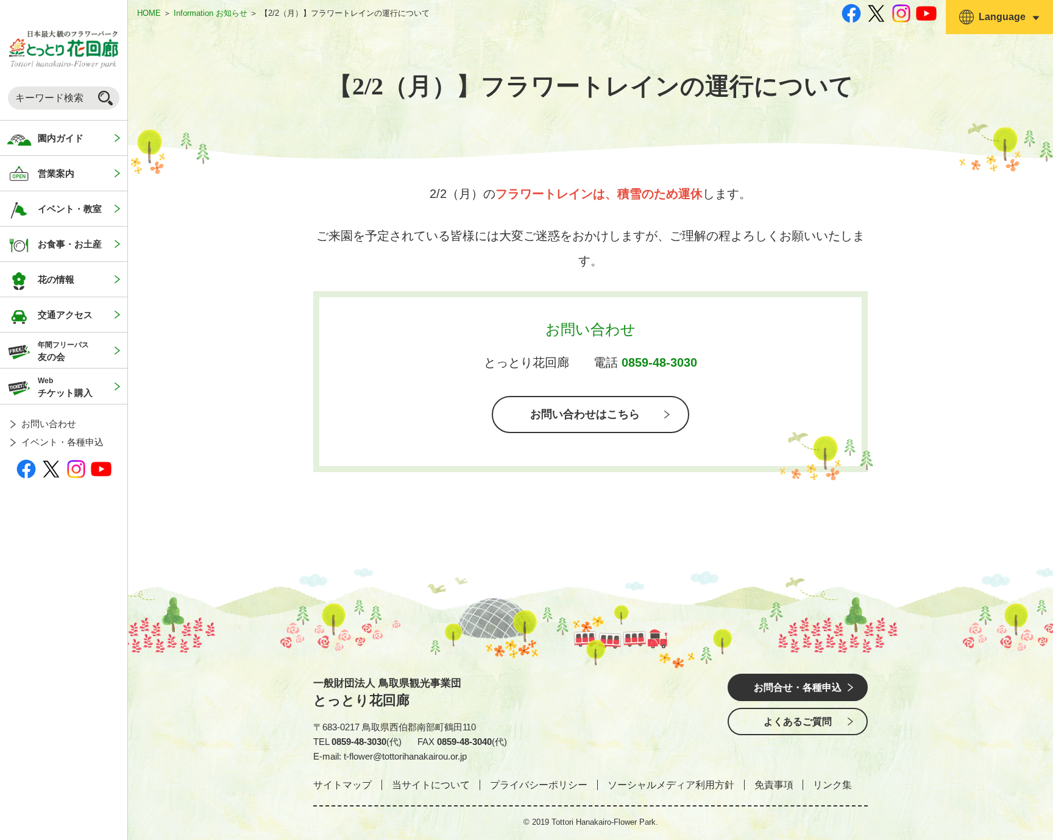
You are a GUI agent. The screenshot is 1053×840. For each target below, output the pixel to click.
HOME (149, 13)
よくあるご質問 (798, 721)
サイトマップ (342, 785)
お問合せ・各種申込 (798, 687)
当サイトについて (431, 785)
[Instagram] (76, 469)
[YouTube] (101, 469)
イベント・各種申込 (62, 442)
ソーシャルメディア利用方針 (671, 785)
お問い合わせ (48, 423)
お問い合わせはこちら (585, 414)
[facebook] (26, 469)
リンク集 (832, 785)
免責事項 (773, 785)
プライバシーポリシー (538, 785)
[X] (51, 469)
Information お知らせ (210, 13)
